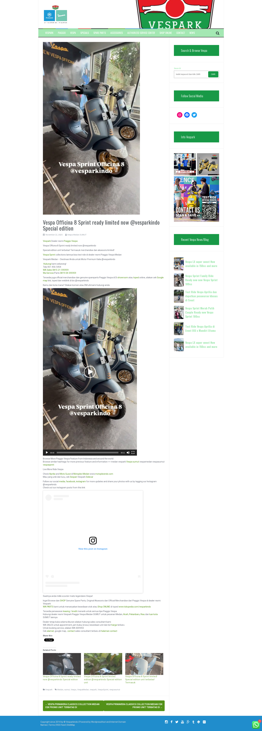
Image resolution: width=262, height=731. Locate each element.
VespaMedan (83, 689)
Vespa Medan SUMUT (76, 235)
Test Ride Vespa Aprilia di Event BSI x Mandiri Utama (200, 328)
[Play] (46, 452)
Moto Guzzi (65, 474)
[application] (90, 372)
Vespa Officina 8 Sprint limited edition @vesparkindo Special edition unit (103, 679)
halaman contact (109, 631)
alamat (50, 631)
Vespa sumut (132, 461)
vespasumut (114, 689)
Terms (52, 725)
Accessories (116, 33)
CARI (213, 74)
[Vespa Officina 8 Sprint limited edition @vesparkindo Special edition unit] (103, 664)
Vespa (73, 33)
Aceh (125, 614)
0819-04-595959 (68, 273)
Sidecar (89, 477)
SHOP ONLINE (166, 33)
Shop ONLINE (104, 606)
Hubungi (47, 264)
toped (136, 277)
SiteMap (71, 725)
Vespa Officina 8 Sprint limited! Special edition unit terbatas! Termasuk (141, 679)
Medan (60, 689)
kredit (74, 611)
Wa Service (48, 273)
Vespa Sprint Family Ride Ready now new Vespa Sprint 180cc (201, 280)
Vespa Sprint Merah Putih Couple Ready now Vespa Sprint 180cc (199, 312)
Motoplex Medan (81, 474)
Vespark (49, 33)
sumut (67, 689)
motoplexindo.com (104, 474)
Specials (84, 33)
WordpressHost (98, 722)
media (62, 481)
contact (71, 631)
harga (114, 625)
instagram (81, 481)
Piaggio (62, 33)
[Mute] (128, 452)
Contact (180, 33)
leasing (66, 611)
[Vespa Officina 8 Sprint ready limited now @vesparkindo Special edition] (62, 664)
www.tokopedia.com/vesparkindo (135, 606)
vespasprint (48, 465)
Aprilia (52, 474)
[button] (90, 372)
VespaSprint (103, 689)
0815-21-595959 (60, 270)
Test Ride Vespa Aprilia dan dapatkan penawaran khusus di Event (201, 296)
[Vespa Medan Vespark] (55, 14)
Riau (143, 614)
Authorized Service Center (141, 33)
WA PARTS (48, 606)
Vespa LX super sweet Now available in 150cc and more (201, 264)
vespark (93, 689)
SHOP (63, 600)
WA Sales (47, 270)
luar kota (153, 614)
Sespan (73, 477)
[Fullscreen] (132, 452)
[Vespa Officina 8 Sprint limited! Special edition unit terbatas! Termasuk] (144, 664)
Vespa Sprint (49, 254)
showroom (123, 277)
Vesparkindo (72, 722)
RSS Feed (61, 725)
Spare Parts (99, 33)
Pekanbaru (134, 614)
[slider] (87, 452)
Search (177, 68)
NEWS (192, 33)
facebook (70, 481)
